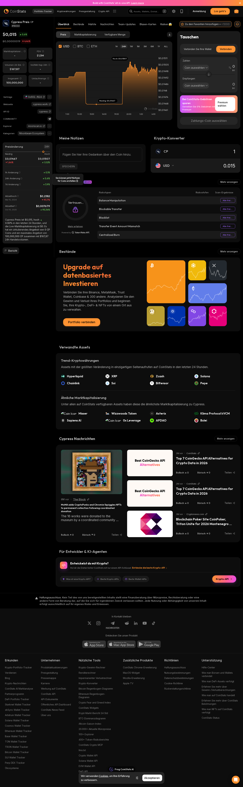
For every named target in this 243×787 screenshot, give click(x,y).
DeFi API (83, 771)
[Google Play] (149, 644)
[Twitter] (89, 625)
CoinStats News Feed (52, 709)
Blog (7, 678)
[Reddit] (127, 625)
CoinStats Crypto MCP (91, 744)
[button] (43, 97)
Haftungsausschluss (175, 667)
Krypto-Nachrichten (15, 683)
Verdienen (10, 672)
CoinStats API (48, 694)
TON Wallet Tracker (16, 741)
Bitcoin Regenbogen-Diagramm (96, 688)
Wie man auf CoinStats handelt (218, 695)
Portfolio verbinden (81, 322)
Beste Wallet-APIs (137, 579)
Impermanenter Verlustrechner (95, 678)
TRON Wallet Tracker (16, 746)
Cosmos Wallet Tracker (17, 725)
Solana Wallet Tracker (17, 720)
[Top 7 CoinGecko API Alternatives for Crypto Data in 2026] (150, 463)
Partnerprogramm (14, 694)
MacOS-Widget (131, 672)
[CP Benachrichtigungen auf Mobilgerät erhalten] (237, 24)
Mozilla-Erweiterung (134, 678)
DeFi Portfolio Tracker (17, 699)
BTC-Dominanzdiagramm (92, 718)
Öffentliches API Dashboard (56, 704)
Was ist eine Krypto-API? (78, 579)
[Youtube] (145, 625)
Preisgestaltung (49, 672)
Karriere (45, 683)
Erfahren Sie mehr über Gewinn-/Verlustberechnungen (218, 688)
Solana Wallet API (88, 760)
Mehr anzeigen (229, 182)
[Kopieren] (43, 97)
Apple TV (128, 683)
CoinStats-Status (211, 717)
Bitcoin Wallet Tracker (17, 752)
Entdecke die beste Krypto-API (148, 567)
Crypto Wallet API (88, 755)
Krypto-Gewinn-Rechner (92, 667)
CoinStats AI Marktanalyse (19, 688)
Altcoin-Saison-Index (90, 723)
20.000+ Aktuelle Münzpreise (95, 729)
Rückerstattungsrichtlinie (177, 688)
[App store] (94, 644)
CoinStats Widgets (89, 707)
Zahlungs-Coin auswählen (209, 120)
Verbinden (226, 49)
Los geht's (220, 11)
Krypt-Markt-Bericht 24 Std (93, 713)
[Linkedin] (136, 625)
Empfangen (189, 78)
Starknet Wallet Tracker (18, 704)
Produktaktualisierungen (54, 667)
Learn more (137, 2)
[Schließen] (238, 3)
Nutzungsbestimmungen (177, 672)
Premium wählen (223, 104)
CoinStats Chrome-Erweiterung (140, 667)
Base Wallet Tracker (16, 736)
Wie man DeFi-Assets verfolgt (218, 681)
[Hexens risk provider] (75, 232)
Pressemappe (48, 678)
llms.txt (82, 750)
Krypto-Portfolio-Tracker (18, 667)
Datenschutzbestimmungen (179, 678)
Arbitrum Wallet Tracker (17, 715)
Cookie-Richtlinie (173, 683)
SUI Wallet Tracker (15, 757)
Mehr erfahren (75, 226)
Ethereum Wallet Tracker (18, 731)
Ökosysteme (12, 768)
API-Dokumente (49, 699)
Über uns (46, 715)
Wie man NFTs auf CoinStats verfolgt (217, 711)
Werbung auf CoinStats (53, 688)
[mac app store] (121, 644)
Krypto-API (222, 579)
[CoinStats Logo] (15, 11)
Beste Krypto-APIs (110, 579)
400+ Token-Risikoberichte (94, 739)
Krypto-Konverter (88, 683)
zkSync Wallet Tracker (17, 709)
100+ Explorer (86, 734)
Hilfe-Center (208, 667)
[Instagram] (98, 625)
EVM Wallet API (87, 766)
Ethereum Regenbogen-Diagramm (92, 696)
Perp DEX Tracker (15, 762)
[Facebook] (154, 625)
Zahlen (186, 60)
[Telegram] (49, 118)
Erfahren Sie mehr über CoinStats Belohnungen (220, 702)
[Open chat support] (236, 780)
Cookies (103, 776)
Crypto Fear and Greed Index (95, 702)
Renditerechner (87, 672)
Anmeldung (199, 11)
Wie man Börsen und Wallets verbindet (217, 674)
